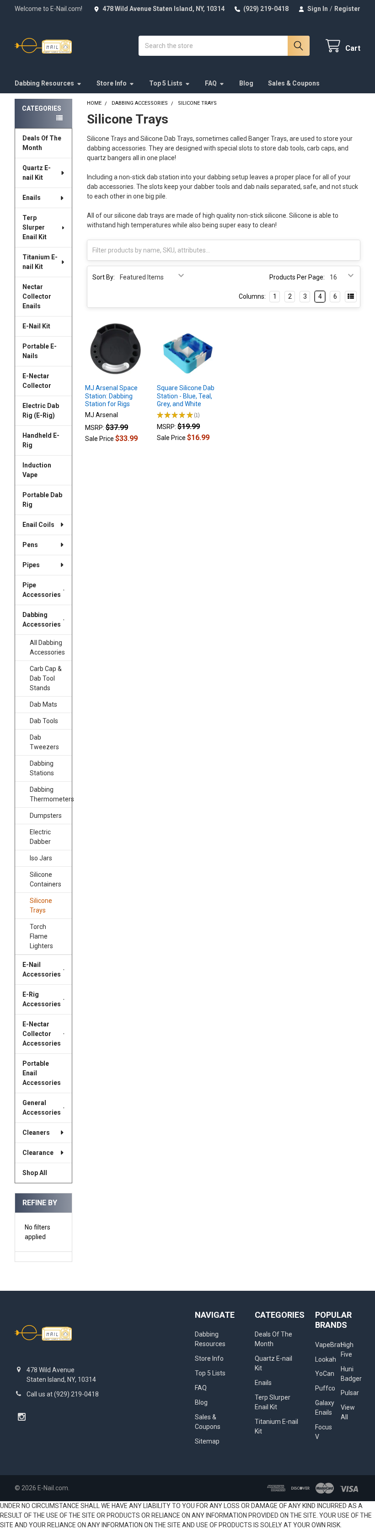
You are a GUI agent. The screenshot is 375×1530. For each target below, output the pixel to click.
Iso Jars (41, 858)
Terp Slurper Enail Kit (34, 227)
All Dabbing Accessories (47, 647)
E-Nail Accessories (41, 969)
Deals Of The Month (41, 142)
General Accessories (41, 1107)
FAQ (211, 83)
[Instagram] (22, 1417)
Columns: (252, 296)
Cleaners (36, 1132)
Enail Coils (38, 524)
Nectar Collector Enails (36, 296)
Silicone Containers (45, 879)
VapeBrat (329, 1344)
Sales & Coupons (294, 83)
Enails (31, 197)
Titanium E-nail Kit (40, 261)
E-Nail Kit (36, 326)
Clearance (38, 1152)
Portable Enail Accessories (41, 1073)
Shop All (34, 1172)
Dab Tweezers (44, 742)
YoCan (324, 1373)
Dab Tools (44, 721)
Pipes (31, 565)
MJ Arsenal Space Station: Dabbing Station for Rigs (111, 396)
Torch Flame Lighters (41, 936)
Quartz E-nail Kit (36, 172)
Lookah (325, 1359)
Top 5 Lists (165, 83)
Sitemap (207, 1441)
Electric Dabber (40, 836)
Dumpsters (46, 815)
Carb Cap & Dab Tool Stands (46, 678)
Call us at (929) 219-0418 (63, 1394)
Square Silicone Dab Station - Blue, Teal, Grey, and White (185, 396)
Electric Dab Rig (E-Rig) (40, 410)
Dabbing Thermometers (51, 794)
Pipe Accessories (41, 589)
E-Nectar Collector (36, 380)
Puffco (325, 1388)
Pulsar (350, 1392)
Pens (30, 544)
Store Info (111, 83)
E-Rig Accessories (41, 999)
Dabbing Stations (42, 768)
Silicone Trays (41, 905)
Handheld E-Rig (40, 440)
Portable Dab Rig (42, 499)
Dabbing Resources (44, 83)
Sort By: (103, 277)
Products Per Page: (297, 277)
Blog (246, 83)
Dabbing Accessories (41, 619)
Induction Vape (36, 470)
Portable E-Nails (39, 351)
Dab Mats (43, 704)
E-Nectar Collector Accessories (41, 1033)
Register (347, 8)
